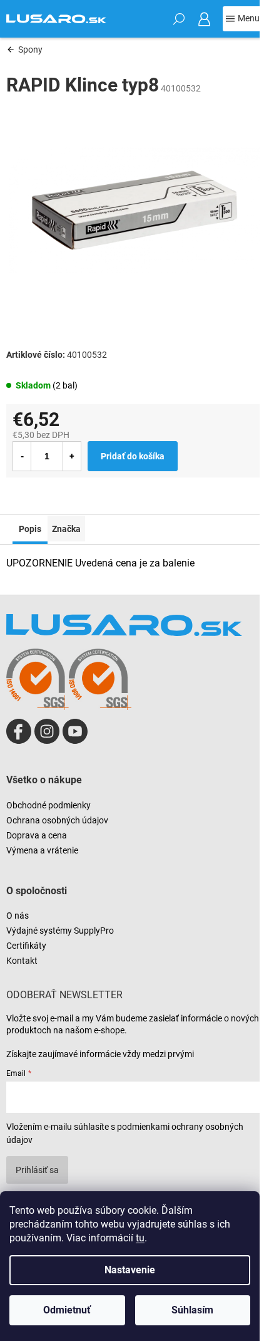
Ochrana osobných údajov (57, 820)
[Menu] (243, 18)
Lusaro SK (18, 731)
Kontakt (22, 960)
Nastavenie (129, 1270)
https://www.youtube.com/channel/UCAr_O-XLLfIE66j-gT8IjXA (75, 731)
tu (140, 1238)
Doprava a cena (36, 835)
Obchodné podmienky (48, 805)
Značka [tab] (66, 529)
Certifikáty (26, 945)
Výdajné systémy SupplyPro (60, 930)
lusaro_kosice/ (46, 731)
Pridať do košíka (133, 456)
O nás (17, 915)
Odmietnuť (67, 1310)
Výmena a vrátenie (42, 850)
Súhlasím (192, 1310)
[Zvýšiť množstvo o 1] (72, 456)
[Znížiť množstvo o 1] (22, 456)
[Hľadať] (178, 18)
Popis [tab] (30, 529)
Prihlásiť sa (37, 1170)
